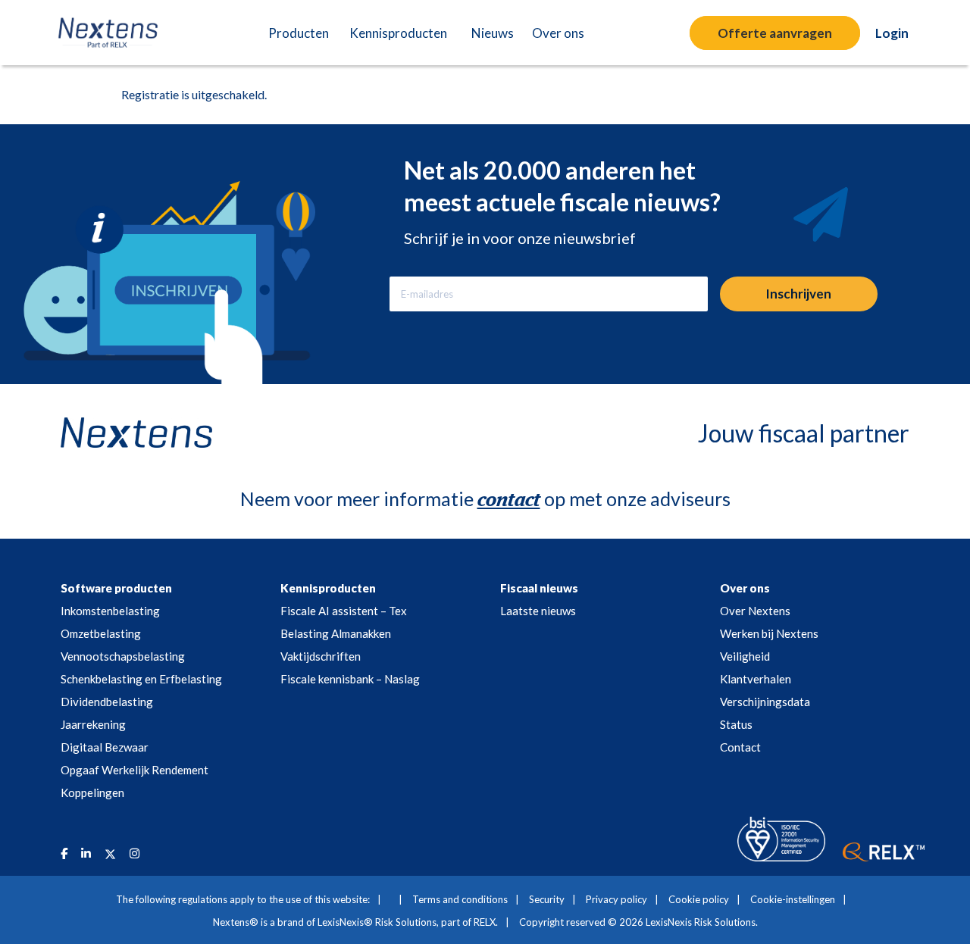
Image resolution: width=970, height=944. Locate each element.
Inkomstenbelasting (110, 610)
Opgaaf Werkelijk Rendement (134, 770)
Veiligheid (745, 656)
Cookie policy (698, 899)
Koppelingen (92, 792)
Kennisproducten (328, 588)
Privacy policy (616, 899)
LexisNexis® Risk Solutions (377, 922)
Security (547, 899)
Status (736, 724)
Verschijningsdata (765, 701)
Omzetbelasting (101, 633)
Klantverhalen (755, 679)
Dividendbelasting (107, 701)
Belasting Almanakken (335, 633)
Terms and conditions (460, 899)
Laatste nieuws (538, 610)
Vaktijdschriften (320, 656)
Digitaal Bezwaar (105, 747)
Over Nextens (755, 610)
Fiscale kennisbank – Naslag (350, 679)
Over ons (745, 588)
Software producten (116, 588)
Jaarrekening (93, 724)
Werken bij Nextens (769, 633)
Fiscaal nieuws (539, 588)
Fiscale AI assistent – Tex (343, 610)
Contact (740, 747)
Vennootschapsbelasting (123, 656)
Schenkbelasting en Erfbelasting (141, 679)
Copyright (541, 922)
